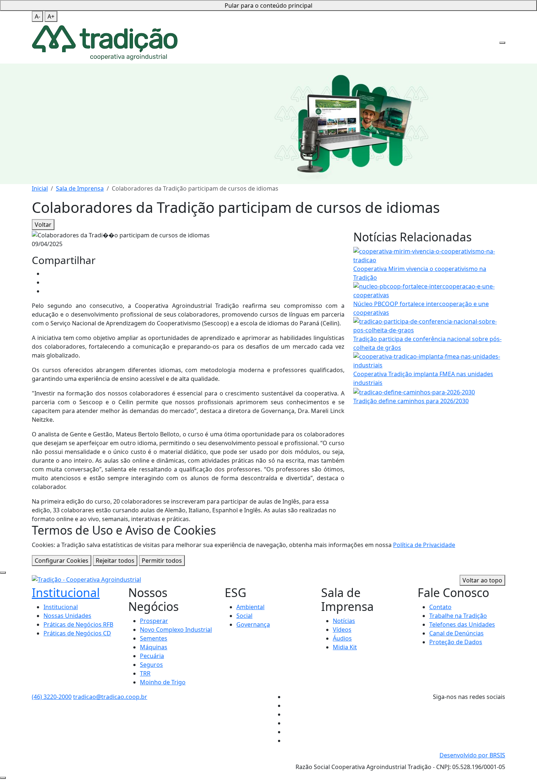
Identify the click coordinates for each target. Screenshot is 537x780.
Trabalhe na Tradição (458, 616)
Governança (253, 624)
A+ (50, 16)
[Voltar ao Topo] (3, 778)
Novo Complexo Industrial (176, 630)
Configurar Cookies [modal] (61, 561)
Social (244, 616)
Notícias (344, 621)
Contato (440, 607)
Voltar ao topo (482, 580)
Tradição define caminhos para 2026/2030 (411, 401)
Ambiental (250, 607)
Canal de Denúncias (456, 633)
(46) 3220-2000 (52, 697)
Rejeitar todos (115, 561)
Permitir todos (162, 561)
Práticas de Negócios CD (77, 633)
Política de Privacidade (424, 545)
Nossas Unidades (67, 616)
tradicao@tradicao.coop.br (110, 697)
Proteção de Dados (455, 642)
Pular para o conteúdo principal (268, 5)
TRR (145, 673)
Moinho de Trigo (163, 682)
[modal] (3, 572)
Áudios (342, 638)
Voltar (43, 225)
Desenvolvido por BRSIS (472, 755)
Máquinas (153, 647)
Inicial (40, 188)
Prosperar (154, 621)
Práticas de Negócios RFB (78, 624)
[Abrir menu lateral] (502, 43)
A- (37, 16)
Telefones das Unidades (462, 624)
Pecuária (152, 656)
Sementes (153, 638)
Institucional (66, 592)
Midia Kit (345, 647)
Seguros (151, 665)
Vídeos (342, 630)
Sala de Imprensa (80, 188)
